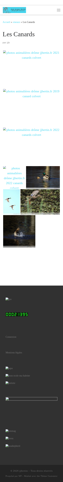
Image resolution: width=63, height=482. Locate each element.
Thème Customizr (49, 476)
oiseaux (16, 22)
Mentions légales (14, 352)
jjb (8, 42)
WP (20, 476)
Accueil (6, 22)
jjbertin (23, 470)
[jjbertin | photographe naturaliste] (14, 9)
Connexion (11, 337)
